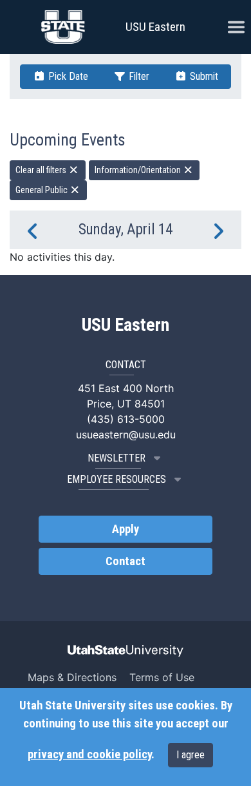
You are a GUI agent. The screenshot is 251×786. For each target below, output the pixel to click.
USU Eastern (155, 26)
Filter (137, 76)
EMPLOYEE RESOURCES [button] (116, 479)
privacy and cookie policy (89, 754)
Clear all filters (41, 170)
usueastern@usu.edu (126, 434)
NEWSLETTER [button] (116, 458)
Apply (125, 529)
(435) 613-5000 (126, 419)
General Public (42, 190)
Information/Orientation (139, 170)
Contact (125, 561)
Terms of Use (161, 677)
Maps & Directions (72, 677)
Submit (202, 76)
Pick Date (67, 76)
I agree (190, 755)
